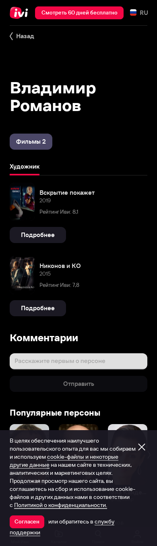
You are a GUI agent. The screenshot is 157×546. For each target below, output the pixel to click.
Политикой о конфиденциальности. (60, 505)
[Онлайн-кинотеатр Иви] (21, 13)
